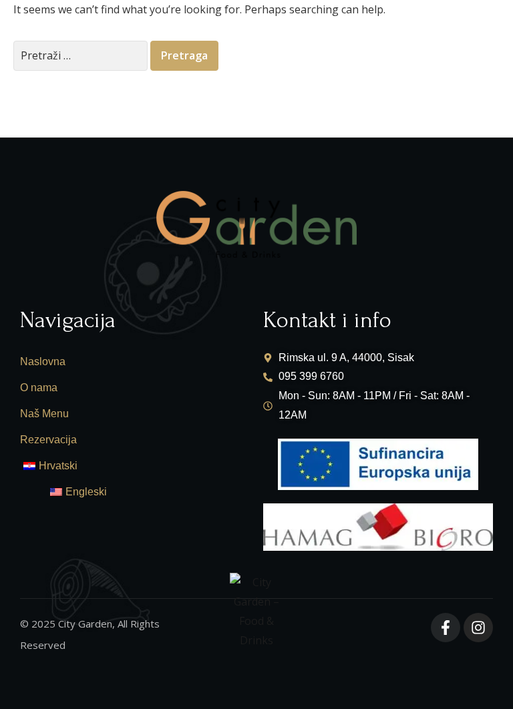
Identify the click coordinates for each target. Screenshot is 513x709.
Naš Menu (44, 413)
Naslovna (42, 361)
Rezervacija (48, 439)
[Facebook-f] (445, 627)
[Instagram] (478, 627)
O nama (38, 387)
